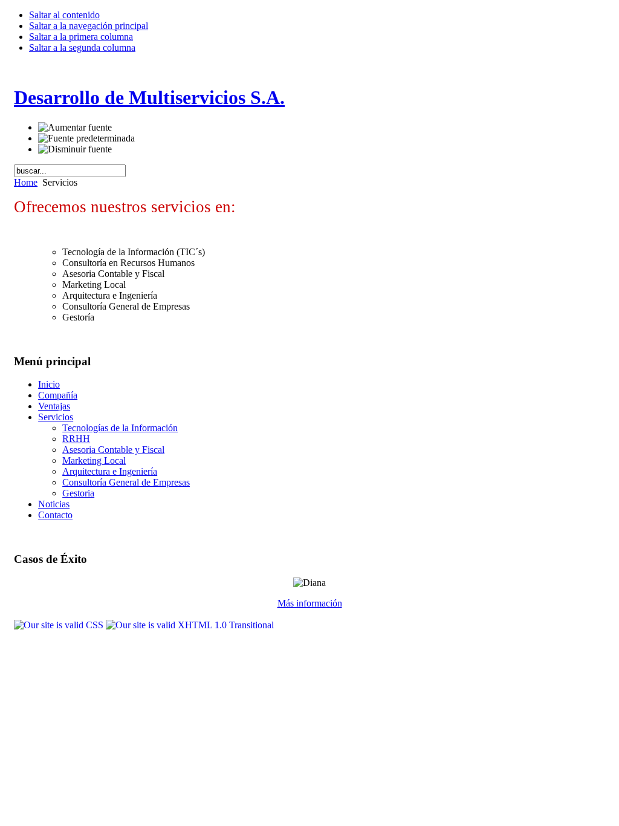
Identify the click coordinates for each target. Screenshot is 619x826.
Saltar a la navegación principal (88, 26)
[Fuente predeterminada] (86, 138)
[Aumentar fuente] (75, 127)
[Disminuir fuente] (75, 149)
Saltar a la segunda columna (82, 47)
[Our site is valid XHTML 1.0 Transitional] (190, 625)
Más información (309, 603)
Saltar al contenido (64, 15)
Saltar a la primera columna (81, 36)
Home (25, 182)
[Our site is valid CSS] (60, 625)
